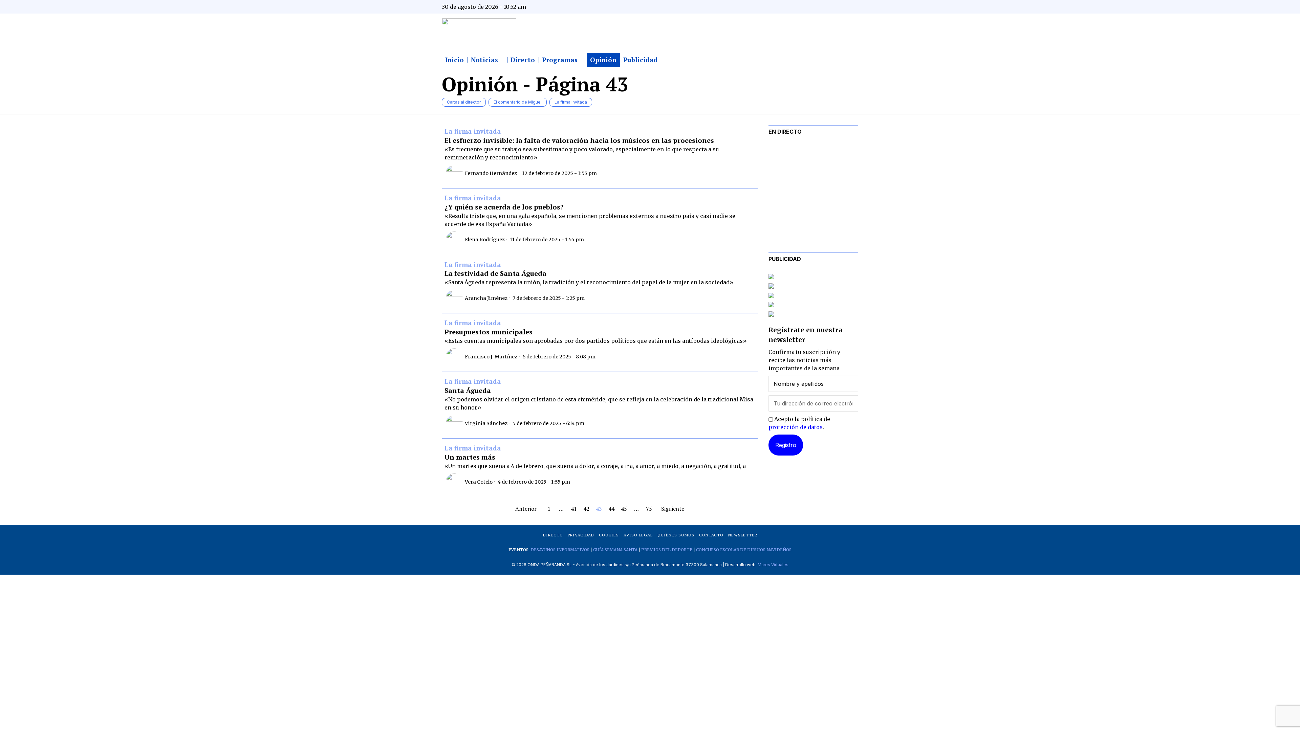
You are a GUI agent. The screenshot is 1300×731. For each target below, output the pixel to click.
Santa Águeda (468, 390)
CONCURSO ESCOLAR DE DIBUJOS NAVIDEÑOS (744, 549)
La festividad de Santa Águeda (495, 273)
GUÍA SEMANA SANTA (615, 549)
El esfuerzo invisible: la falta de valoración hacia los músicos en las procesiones (579, 140)
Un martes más (470, 457)
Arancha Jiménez (486, 298)
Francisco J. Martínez (491, 357)
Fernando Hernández (491, 173)
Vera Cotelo (479, 482)
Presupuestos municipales (489, 332)
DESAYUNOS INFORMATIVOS (559, 549)
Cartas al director (464, 102)
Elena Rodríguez (485, 240)
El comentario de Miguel (518, 102)
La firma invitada (571, 102)
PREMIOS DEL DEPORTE (666, 549)
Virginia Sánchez (486, 423)
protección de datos (795, 427)
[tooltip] (786, 7)
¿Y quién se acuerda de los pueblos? (504, 207)
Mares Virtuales (773, 564)
